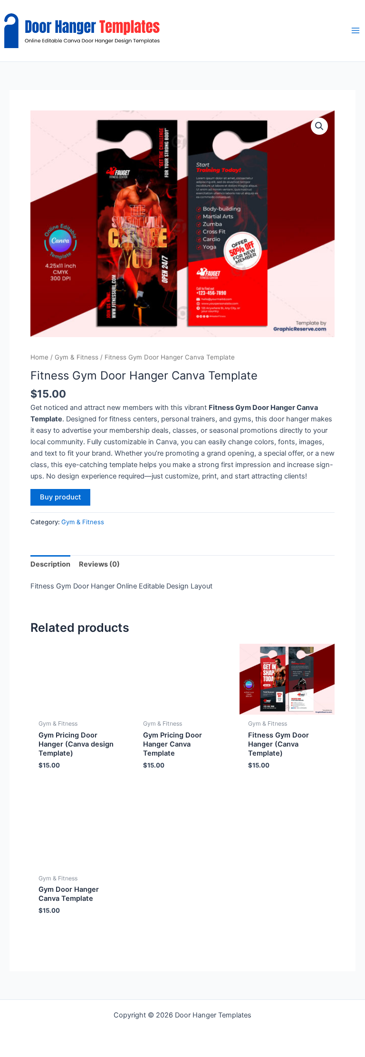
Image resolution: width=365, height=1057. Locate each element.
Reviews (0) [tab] (99, 564)
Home (39, 357)
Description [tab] (50, 564)
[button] (319, 126)
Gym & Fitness (76, 357)
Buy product (60, 497)
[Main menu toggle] (355, 30)
